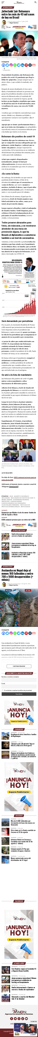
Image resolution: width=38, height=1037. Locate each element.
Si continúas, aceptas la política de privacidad (18, 690)
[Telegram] (18, 65)
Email (3, 683)
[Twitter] (7, 65)
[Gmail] (34, 65)
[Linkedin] (22, 65)
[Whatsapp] (15, 65)
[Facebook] (3, 65)
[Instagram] (11, 65)
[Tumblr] (30, 65)
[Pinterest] (26, 65)
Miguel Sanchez (13, 585)
